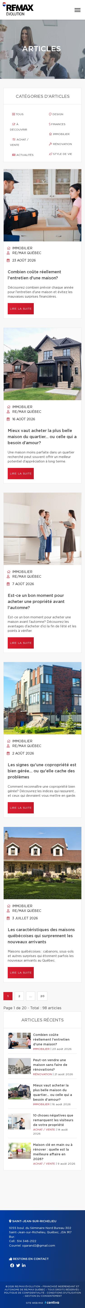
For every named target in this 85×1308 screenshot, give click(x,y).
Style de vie (62, 154)
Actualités (24, 155)
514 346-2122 (26, 1241)
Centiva (52, 1302)
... (30, 996)
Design (57, 114)
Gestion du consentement (43, 1296)
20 (42, 996)
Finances (58, 124)
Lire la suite (21, 308)
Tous (19, 114)
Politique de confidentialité (24, 1293)
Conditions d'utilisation (64, 1293)
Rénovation (62, 144)
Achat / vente (19, 142)
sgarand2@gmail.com (38, 1245)
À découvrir (18, 127)
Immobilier (61, 134)
